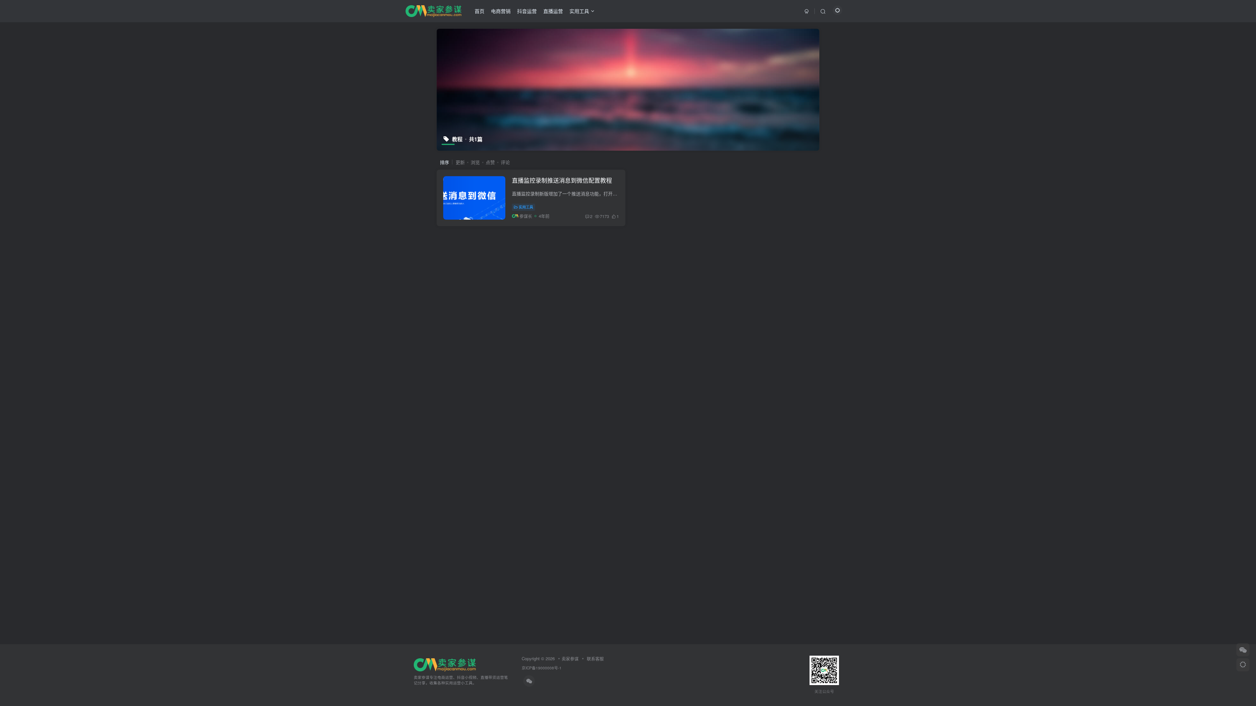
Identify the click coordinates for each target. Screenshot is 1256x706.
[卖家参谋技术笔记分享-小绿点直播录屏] (434, 10)
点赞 (490, 162)
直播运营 (553, 11)
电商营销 (501, 11)
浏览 (475, 162)
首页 (479, 11)
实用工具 (579, 11)
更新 (460, 162)
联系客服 (594, 658)
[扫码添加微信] (1242, 649)
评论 (505, 162)
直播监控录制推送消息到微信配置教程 (562, 180)
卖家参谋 (570, 658)
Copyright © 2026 (538, 658)
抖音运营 (527, 11)
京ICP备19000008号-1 (542, 667)
